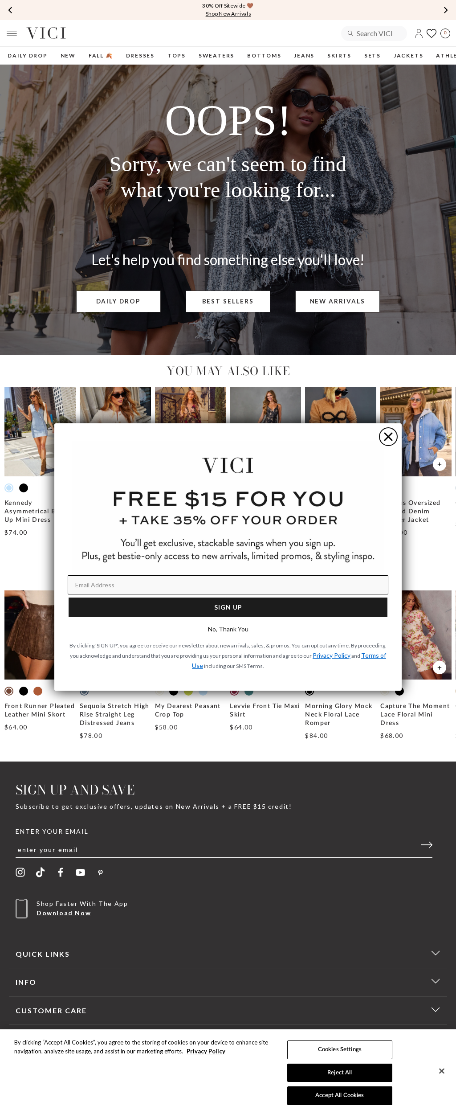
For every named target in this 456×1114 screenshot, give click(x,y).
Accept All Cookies (339, 1095)
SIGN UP (228, 607)
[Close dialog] (388, 437)
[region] (228, 1071)
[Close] (442, 1071)
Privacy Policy (206, 1051)
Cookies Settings (340, 1050)
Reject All (339, 1073)
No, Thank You (228, 629)
